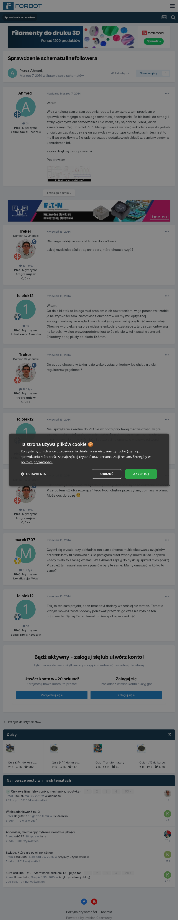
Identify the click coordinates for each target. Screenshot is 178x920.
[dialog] (89, 460)
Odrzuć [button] (106, 474)
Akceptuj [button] (141, 474)
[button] (33, 473)
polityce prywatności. (37, 462)
